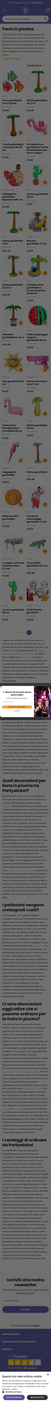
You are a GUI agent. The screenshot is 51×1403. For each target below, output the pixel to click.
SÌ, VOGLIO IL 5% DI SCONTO (17, 707)
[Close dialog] (1, 687)
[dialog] (25, 1387)
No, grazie (17, 711)
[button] (25, 1392)
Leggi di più (22, 1389)
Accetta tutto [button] (14, 1397)
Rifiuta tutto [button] (37, 1397)
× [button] (48, 1375)
